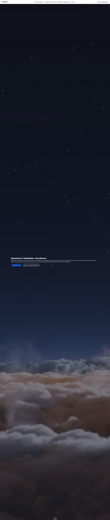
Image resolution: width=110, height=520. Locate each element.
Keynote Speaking (39, 2)
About (73, 2)
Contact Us (16, 265)
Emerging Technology (64, 2)
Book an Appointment (31, 265)
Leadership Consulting (51, 2)
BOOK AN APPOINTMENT (102, 2)
